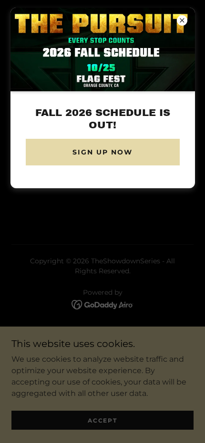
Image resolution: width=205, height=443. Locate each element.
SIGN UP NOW (102, 152)
